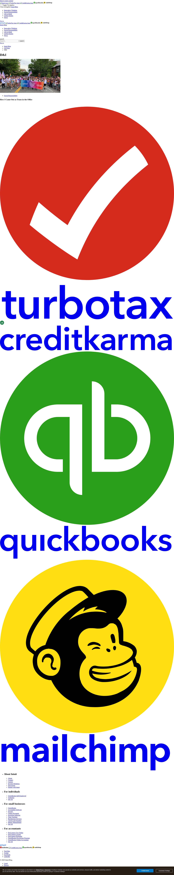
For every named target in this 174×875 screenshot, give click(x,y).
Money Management (14, 822)
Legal (6, 863)
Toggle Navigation (8, 5)
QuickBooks (12, 808)
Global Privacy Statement (43, 870)
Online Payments (13, 813)
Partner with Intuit (14, 787)
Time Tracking (12, 817)
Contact (10, 780)
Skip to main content (6, 1)
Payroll (10, 811)
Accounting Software (15, 810)
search (2, 39)
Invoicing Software (14, 815)
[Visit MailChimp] (48, 3)
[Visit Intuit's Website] (4, 3)
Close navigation (5, 7)
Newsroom (11, 785)
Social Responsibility (10, 12)
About (10, 778)
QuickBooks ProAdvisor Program (19, 838)
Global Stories (8, 16)
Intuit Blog (14, 7)
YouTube (7, 851)
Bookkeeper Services (15, 819)
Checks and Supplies (14, 821)
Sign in (2, 21)
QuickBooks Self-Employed (17, 796)
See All (10, 799)
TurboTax (11, 798)
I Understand (145, 870)
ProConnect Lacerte (14, 834)
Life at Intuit (8, 14)
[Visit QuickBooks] (39, 3)
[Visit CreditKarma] (27, 3)
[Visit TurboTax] (14, 3)
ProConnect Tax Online (15, 833)
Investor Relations (14, 784)
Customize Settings (164, 870)
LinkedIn (7, 856)
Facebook (7, 855)
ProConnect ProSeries (15, 836)
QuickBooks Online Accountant (18, 840)
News (6, 17)
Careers (10, 782)
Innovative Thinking (10, 10)
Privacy (6, 865)
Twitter (6, 853)
